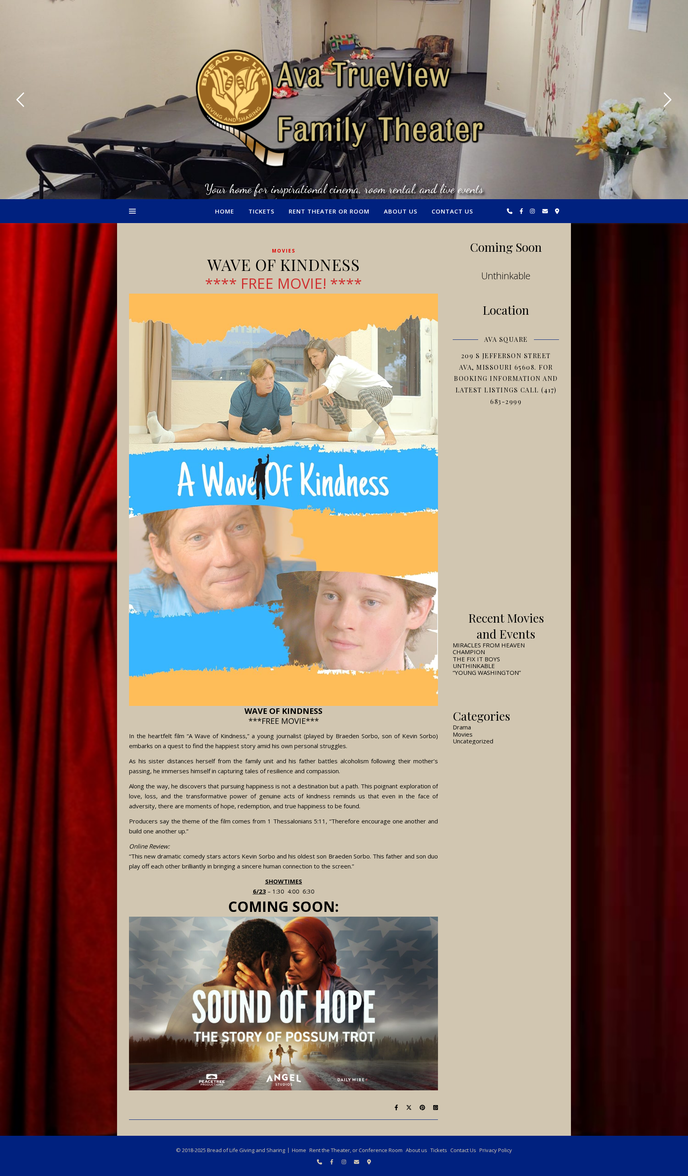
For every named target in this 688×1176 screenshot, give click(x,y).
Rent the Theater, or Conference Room (356, 1150)
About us (400, 211)
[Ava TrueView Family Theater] (344, 108)
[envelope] (545, 211)
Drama (462, 727)
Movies (283, 250)
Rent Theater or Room (329, 211)
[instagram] (533, 211)
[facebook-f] (522, 211)
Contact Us (452, 211)
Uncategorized (473, 741)
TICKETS (261, 211)
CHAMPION (469, 652)
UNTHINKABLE (474, 666)
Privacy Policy (495, 1150)
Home (224, 211)
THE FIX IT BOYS (476, 659)
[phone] (510, 211)
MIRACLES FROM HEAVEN (489, 645)
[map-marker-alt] (557, 211)
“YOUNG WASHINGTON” (487, 672)
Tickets (438, 1150)
